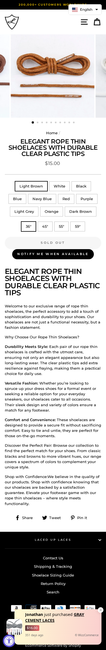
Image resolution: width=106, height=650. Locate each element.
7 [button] (60, 123)
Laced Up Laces (53, 539)
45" (45, 226)
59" (78, 226)
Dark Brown (80, 211)
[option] (53, 5)
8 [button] (65, 123)
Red (66, 199)
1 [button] (33, 122)
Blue (17, 199)
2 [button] (38, 123)
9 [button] (69, 123)
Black (81, 186)
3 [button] (42, 123)
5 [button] (51, 123)
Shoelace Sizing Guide (53, 575)
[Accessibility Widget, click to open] (9, 641)
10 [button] (74, 123)
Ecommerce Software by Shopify (53, 645)
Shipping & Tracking (53, 566)
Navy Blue (42, 199)
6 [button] (56, 123)
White (59, 186)
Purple (87, 199)
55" (61, 226)
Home (52, 133)
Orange (52, 211)
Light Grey (24, 211)
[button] (85, 10)
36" (28, 226)
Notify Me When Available (52, 254)
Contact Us (53, 558)
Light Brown (31, 186)
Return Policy (53, 584)
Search (53, 592)
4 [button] (47, 123)
